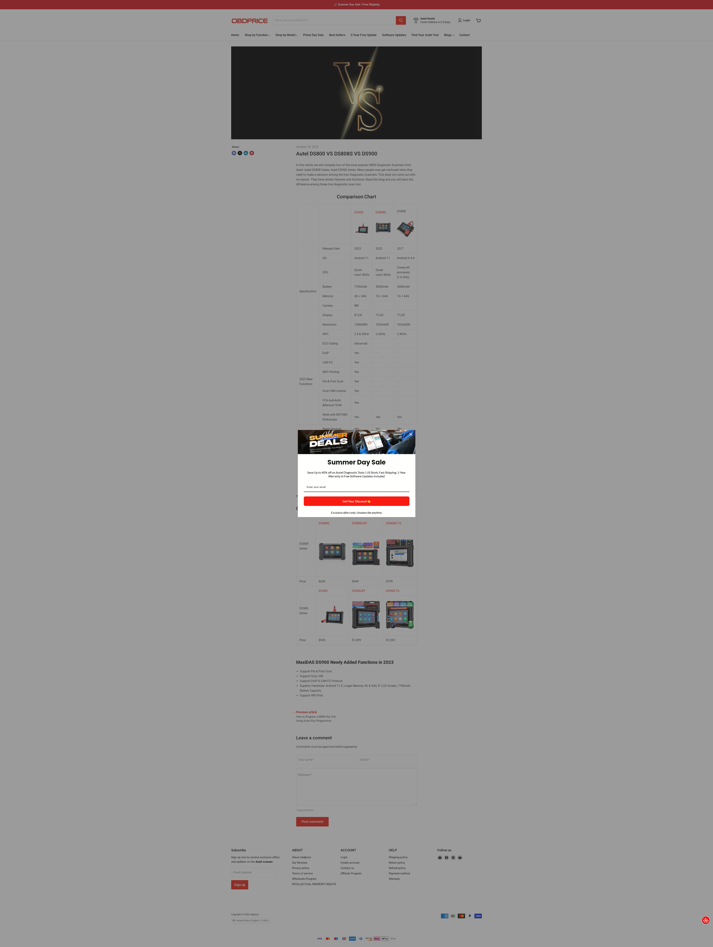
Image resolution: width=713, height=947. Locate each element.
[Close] (410, 434)
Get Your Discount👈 (357, 501)
